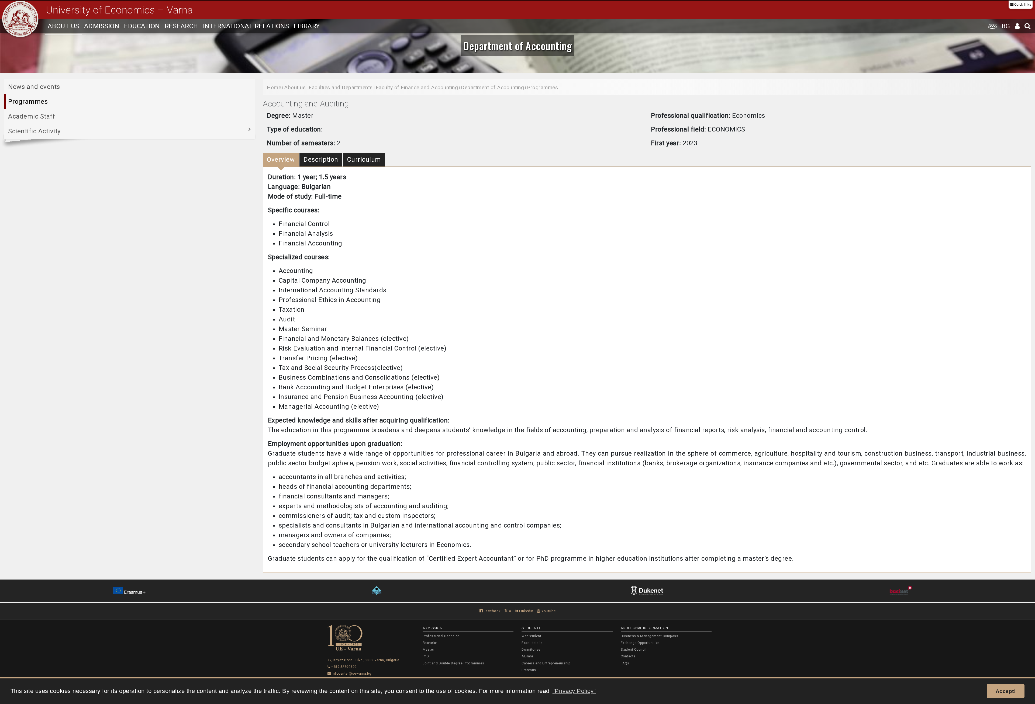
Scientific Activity (34, 131)
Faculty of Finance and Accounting (417, 87)
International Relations (246, 26)
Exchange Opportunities (640, 643)
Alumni (527, 656)
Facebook (492, 611)
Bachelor (430, 643)
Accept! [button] (1006, 691)
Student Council (634, 649)
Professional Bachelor (441, 636)
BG (1006, 26)
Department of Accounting (517, 45)
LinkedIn (525, 611)
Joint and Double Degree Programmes (453, 663)
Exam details (532, 643)
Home (274, 87)
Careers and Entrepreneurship (546, 663)
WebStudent (531, 636)
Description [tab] (320, 159)
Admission (101, 26)
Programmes (28, 101)
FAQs (625, 663)
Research (181, 26)
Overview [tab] (281, 159)
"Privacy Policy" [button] (574, 691)
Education (142, 26)
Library (307, 26)
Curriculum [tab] (364, 159)
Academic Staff (31, 116)
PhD (426, 656)
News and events (34, 87)
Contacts (628, 656)
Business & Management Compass (649, 636)
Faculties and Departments (341, 87)
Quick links (1022, 4)
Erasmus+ (530, 670)
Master (428, 649)
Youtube (548, 611)
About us (63, 26)
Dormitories (531, 649)
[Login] (1017, 26)
